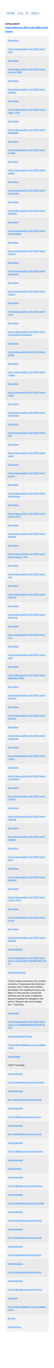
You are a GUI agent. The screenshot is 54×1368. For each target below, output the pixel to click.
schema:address (15, 949)
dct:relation (13, 40)
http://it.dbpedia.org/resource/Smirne (25, 1186)
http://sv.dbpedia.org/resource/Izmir (24, 1272)
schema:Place (14, 1327)
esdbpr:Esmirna (15, 1169)
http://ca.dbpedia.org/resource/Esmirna (26, 1203)
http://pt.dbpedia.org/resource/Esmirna (26, 1082)
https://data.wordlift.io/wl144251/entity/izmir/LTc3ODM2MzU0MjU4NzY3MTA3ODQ (26, 1025)
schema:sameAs (15, 1074)
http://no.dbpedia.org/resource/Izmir (25, 1220)
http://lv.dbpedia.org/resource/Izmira (25, 1289)
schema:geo (13, 1013)
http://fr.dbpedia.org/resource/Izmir (24, 1117)
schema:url (13, 1298)
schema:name (14, 1056)
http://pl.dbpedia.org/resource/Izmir (24, 1255)
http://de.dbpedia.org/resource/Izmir (25, 1099)
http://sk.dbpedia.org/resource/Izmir (25, 1238)
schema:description (17, 972)
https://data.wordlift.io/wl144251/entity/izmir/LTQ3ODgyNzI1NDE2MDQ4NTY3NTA (27, 961)
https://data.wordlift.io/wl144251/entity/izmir (26, 29)
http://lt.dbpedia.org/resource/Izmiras (25, 1151)
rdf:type (11, 1318)
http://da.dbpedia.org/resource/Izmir (25, 1134)
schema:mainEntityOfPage (20, 1036)
